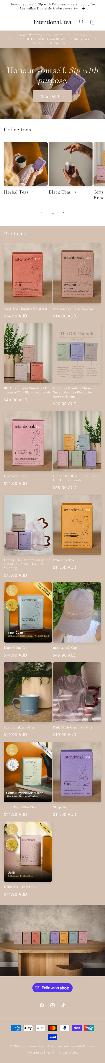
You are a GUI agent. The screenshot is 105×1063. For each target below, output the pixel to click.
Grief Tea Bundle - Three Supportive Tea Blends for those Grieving (73, 392)
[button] (10, 22)
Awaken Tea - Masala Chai (73, 309)
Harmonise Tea (15, 476)
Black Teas (60, 192)
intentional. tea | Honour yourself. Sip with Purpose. (58, 1046)
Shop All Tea (52, 96)
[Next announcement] (95, 39)
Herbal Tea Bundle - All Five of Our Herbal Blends (76, 478)
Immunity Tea (63, 560)
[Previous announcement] (9, 39)
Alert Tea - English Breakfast (25, 309)
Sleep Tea (60, 807)
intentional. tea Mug (19, 727)
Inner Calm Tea (15, 648)
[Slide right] (63, 213)
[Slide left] (41, 213)
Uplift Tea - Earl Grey (20, 887)
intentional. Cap (65, 648)
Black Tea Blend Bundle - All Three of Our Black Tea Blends (27, 390)
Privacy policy (68, 1052)
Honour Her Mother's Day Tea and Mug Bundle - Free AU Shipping (27, 564)
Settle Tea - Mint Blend (21, 807)
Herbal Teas (16, 192)
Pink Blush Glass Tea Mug (72, 727)
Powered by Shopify (40, 1052)
